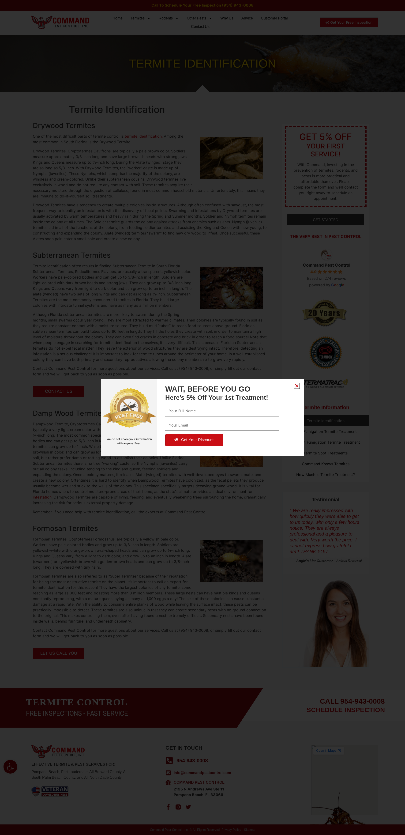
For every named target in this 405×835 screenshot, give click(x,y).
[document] (202, 417)
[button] (297, 386)
